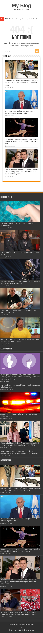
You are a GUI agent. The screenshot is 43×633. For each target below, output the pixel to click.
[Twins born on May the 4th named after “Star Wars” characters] (20, 298)
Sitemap (31, 624)
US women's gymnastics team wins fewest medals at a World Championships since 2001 (21, 141)
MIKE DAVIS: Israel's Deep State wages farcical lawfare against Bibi (20, 112)
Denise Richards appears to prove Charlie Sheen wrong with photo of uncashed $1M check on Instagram (21, 172)
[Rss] (21, 627)
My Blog (21, 5)
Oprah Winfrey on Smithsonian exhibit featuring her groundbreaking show (19, 340)
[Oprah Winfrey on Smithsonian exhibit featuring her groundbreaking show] (20, 327)
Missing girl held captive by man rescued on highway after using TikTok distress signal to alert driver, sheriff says (20, 377)
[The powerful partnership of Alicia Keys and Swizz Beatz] (20, 240)
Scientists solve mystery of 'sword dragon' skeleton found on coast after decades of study (21, 83)
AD (18, 624)
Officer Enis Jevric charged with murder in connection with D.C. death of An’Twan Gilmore (19, 452)
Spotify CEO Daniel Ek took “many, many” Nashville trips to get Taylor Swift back (20, 282)
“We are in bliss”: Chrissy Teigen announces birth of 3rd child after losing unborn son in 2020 (19, 444)
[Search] (37, 51)
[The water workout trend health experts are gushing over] (20, 211)
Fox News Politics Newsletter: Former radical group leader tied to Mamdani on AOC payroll (18, 613)
